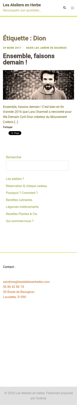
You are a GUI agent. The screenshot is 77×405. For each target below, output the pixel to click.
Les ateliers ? (15, 179)
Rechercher (13, 157)
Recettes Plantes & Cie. (22, 214)
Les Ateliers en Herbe (22, 5)
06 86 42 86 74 (13, 287)
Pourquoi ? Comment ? (22, 193)
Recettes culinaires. (19, 200)
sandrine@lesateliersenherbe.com (26, 282)
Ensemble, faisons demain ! (29, 59)
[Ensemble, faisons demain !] (38, 84)
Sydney (41, 398)
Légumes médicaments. (22, 207)
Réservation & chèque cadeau (26, 186)
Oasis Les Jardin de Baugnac (46, 47)
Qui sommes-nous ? (20, 221)
